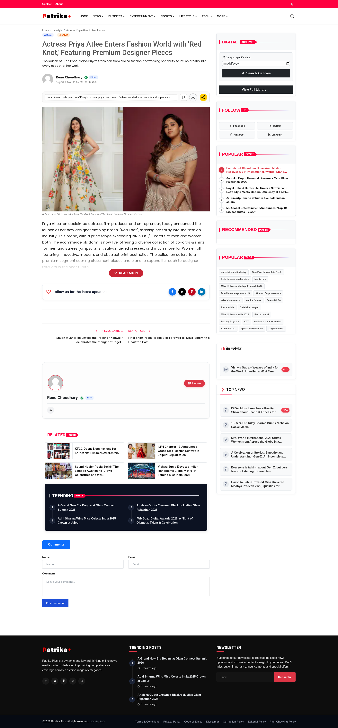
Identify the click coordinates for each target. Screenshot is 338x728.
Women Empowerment (268, 293)
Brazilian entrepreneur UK (235, 293)
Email (132, 557)
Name (46, 557)
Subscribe (285, 677)
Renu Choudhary (62, 397)
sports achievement (252, 328)
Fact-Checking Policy (283, 721)
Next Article (137, 331)
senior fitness (253, 300)
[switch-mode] (293, 4)
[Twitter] (182, 292)
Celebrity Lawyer (249, 307)
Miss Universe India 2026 (235, 314)
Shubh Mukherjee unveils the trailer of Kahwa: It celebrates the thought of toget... (89, 340)
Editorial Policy (257, 721)
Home (84, 16)
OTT (246, 321)
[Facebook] (172, 292)
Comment (48, 573)
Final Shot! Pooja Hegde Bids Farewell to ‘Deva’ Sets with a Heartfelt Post (169, 340)
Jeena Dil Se (274, 300)
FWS (102, 721)
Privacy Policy (171, 721)
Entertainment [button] (141, 16)
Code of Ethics (193, 721)
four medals (227, 307)
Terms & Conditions (147, 721)
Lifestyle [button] (186, 16)
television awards (231, 300)
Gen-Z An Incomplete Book (267, 272)
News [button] (97, 16)
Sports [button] (166, 16)
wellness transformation (267, 321)
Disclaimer (212, 721)
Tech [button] (205, 16)
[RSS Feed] (50, 410)
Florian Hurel (261, 314)
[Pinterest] (192, 292)
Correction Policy (233, 721)
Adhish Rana (228, 328)
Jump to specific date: (236, 57)
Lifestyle (57, 30)
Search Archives (256, 73)
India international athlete (235, 279)
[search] (292, 16)
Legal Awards (276, 328)
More (221, 16)
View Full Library (256, 89)
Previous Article (111, 331)
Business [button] (115, 16)
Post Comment (55, 603)
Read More (125, 273)
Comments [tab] (56, 544)
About (59, 4)
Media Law (260, 279)
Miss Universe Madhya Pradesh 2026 (241, 286)
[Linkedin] (202, 292)
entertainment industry (233, 272)
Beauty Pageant (230, 321)
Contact (46, 4)
